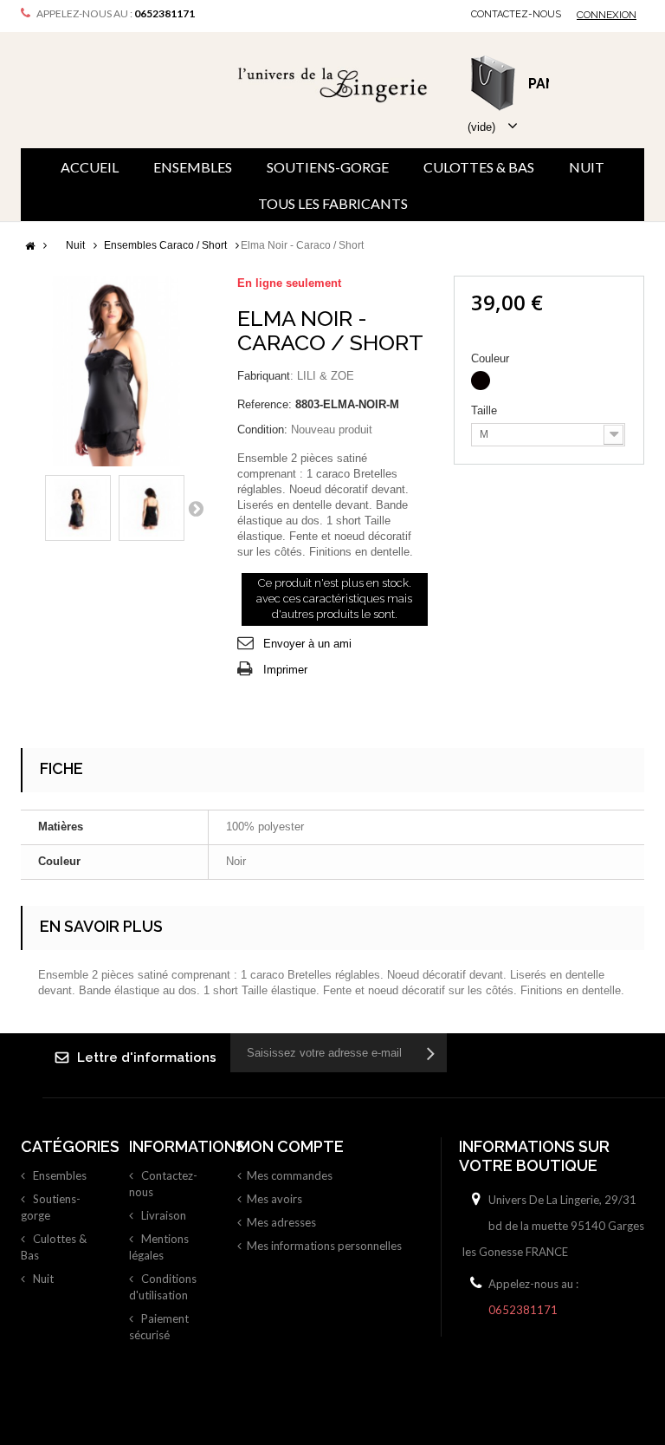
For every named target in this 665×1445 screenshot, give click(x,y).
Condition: (262, 429)
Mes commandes (289, 1175)
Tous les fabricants (333, 203)
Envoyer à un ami (307, 643)
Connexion (606, 15)
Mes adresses (281, 1222)
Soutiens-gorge (328, 167)
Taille (485, 410)
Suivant (195, 508)
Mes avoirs (274, 1199)
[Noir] (480, 380)
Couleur (492, 358)
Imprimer (285, 669)
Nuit (586, 167)
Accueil (90, 167)
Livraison (162, 1215)
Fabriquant (263, 375)
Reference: (264, 404)
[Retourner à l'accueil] (29, 246)
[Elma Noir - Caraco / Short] (78, 508)
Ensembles (192, 167)
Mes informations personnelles (324, 1246)
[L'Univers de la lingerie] (332, 84)
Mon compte (290, 1146)
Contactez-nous (516, 14)
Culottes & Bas (478, 167)
